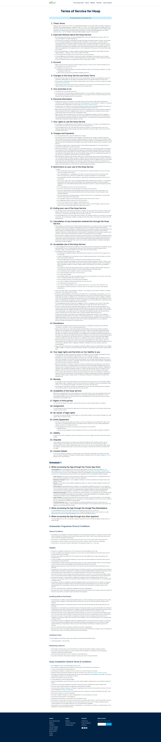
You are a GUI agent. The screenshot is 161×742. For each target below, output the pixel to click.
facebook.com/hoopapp (67, 689)
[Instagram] (85, 728)
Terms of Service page (64, 82)
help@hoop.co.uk (105, 455)
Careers (84, 725)
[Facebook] (83, 728)
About (87, 3)
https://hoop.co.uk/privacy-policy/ (99, 672)
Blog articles (53, 731)
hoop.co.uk (61, 31)
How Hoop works (78, 3)
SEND (51, 735)
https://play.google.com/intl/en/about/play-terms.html (64, 512)
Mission (92, 3)
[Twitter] (87, 728)
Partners (99, 3)
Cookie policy (69, 725)
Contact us (85, 721)
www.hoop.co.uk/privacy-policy (89, 104)
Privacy (67, 721)
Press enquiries (86, 723)
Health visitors (53, 729)
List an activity (107, 3)
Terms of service (70, 723)
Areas (51, 733)
